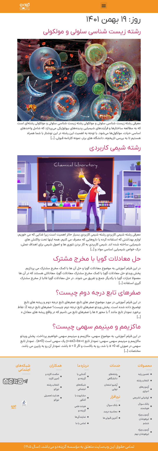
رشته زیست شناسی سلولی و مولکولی (92, 31)
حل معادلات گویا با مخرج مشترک (97, 259)
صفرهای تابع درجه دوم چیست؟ (98, 293)
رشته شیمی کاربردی (115, 148)
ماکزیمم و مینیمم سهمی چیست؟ (96, 326)
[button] (103, 5)
